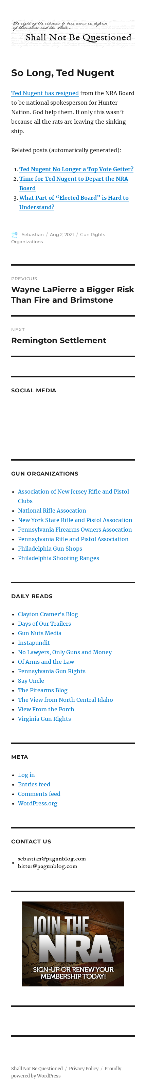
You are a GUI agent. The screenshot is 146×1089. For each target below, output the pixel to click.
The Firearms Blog (43, 690)
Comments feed (39, 793)
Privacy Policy (83, 1069)
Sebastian (33, 234)
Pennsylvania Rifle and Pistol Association (73, 539)
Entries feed (34, 784)
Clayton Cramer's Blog (48, 614)
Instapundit (34, 642)
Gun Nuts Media (39, 633)
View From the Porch (46, 709)
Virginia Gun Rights (44, 718)
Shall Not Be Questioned (37, 1069)
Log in (26, 774)
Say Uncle (31, 680)
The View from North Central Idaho (65, 699)
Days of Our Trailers (44, 623)
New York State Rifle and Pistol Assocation (75, 520)
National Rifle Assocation (52, 510)
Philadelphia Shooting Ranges (58, 558)
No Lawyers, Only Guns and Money (65, 652)
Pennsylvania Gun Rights (52, 671)
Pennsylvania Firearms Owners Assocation (75, 529)
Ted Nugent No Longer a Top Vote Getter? (76, 169)
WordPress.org (37, 803)
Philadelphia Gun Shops (50, 548)
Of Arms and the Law (46, 661)
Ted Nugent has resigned (45, 93)
